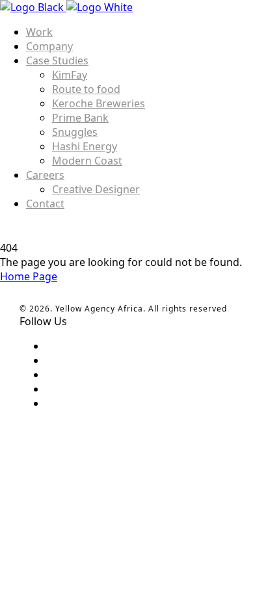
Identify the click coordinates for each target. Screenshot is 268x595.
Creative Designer (96, 189)
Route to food (86, 89)
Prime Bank (80, 118)
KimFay (69, 75)
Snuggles (75, 132)
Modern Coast (87, 160)
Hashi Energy (84, 146)
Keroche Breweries (98, 103)
